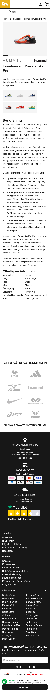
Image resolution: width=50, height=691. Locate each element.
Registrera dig (25, 667)
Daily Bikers (8, 598)
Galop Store (8, 611)
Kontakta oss (25, 449)
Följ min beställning (12, 544)
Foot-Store (7, 608)
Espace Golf (8, 605)
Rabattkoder (8, 550)
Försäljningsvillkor (11, 567)
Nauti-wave (7, 632)
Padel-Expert (8, 638)
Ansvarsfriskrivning (11, 574)
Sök (14, 11)
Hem (5, 18)
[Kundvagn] (47, 4)
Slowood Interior (34, 601)
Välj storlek (25, 687)
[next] (48, 394)
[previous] (2, 394)
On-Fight (6, 635)
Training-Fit (31, 618)
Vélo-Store (31, 632)
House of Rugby (10, 622)
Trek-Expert (31, 622)
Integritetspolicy (10, 584)
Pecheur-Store (33, 595)
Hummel (12, 60)
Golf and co (7, 615)
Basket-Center (9, 595)
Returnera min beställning (15, 547)
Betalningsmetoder (11, 577)
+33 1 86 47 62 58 (25, 458)
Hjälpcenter (8, 540)
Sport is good (32, 615)
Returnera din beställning (25, 501)
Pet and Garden (34, 598)
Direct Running (9, 601)
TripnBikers (31, 628)
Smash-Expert (33, 605)
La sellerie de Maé (11, 625)
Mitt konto (7, 537)
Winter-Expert (32, 635)
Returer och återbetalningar (15, 571)
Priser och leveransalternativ (16, 581)
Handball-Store (9, 618)
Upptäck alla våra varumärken (25, 424)
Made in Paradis (10, 628)
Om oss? (6, 560)
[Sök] (10, 12)
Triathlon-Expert (34, 625)
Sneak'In (30, 608)
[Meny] (3, 12)
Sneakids (30, 611)
